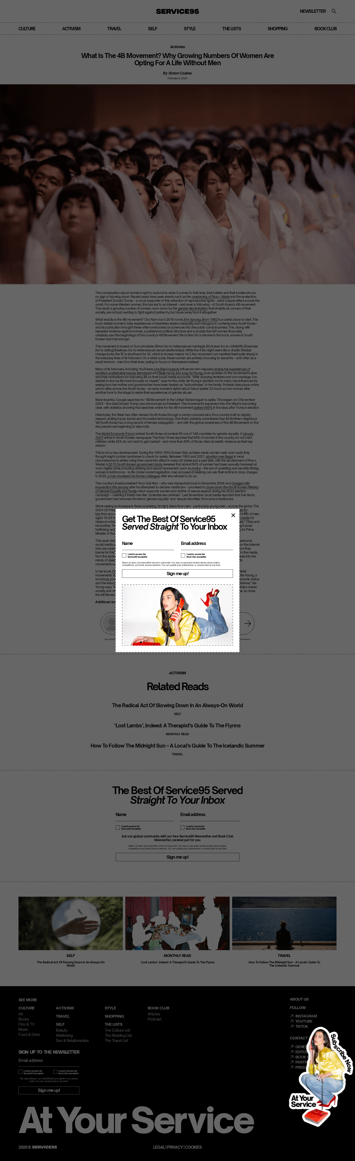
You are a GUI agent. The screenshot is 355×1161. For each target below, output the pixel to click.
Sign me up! (177, 573)
